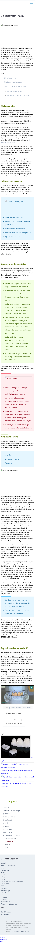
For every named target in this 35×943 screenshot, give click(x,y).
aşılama (7, 844)
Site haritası (5, 914)
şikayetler (6, 814)
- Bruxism (3, 875)
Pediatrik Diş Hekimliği (11, 810)
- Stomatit (4, 899)
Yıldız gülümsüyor (9, 817)
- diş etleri (4, 895)
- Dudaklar (4, 893)
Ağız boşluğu (8, 829)
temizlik (6, 807)
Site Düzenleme (6, 912)
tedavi (5, 823)
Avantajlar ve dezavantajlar (15, 86)
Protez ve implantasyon (11, 835)
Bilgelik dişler (8, 820)
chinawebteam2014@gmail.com (20, 931)
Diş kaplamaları (10, 78)
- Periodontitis (5, 883)
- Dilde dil (4, 897)
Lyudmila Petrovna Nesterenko (20, 707)
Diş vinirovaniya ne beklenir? (18, 95)
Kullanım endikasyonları (13, 82)
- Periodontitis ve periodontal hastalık (12, 881)
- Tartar (3, 877)
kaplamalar (9, 841)
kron (6, 847)
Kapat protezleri (10, 838)
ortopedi (6, 826)
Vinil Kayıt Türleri (14, 91)
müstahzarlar (8, 832)
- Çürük (3, 879)
